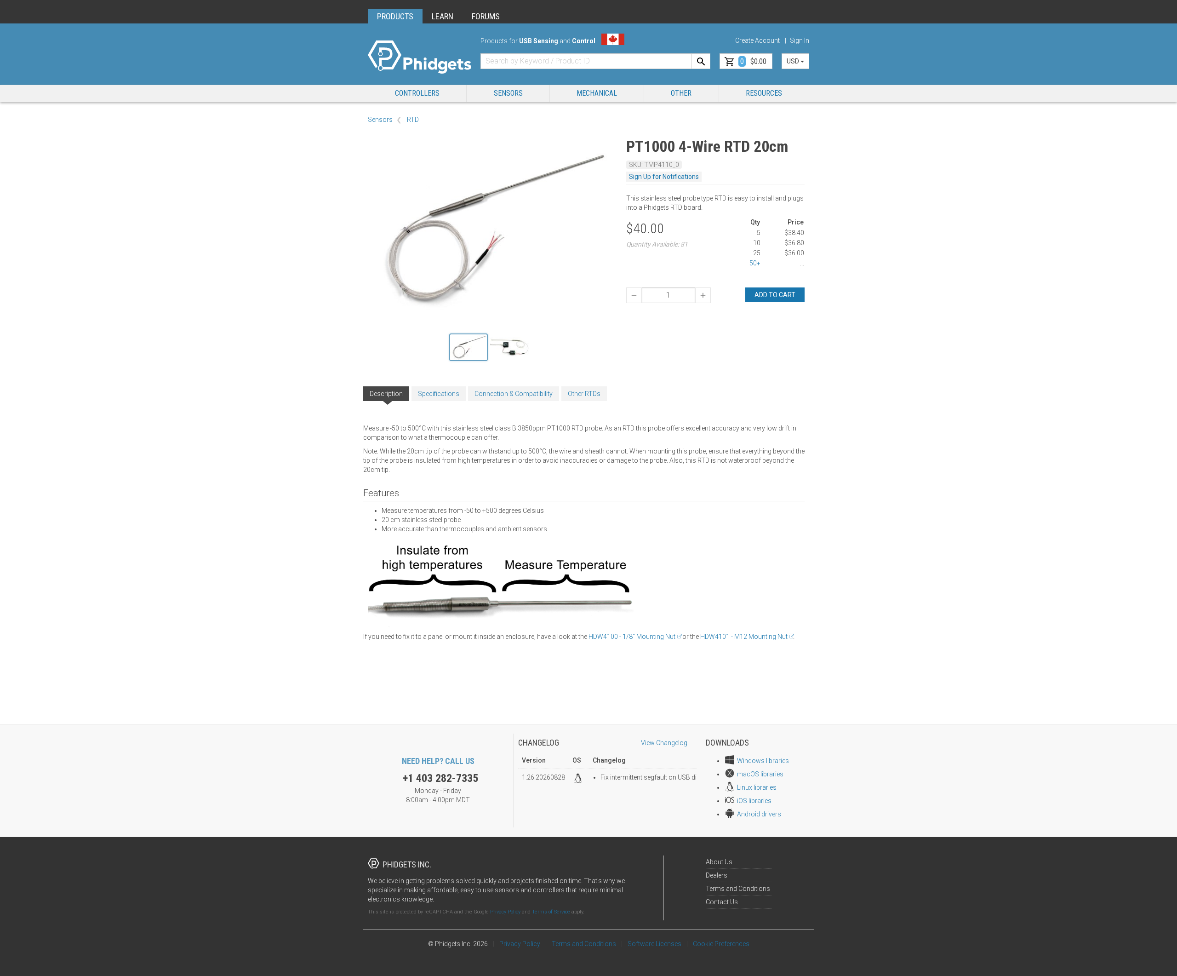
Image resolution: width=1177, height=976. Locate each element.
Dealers (716, 875)
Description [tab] (386, 393)
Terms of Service (551, 912)
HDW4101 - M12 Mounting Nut (744, 636)
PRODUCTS (395, 16)
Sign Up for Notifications (664, 176)
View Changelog (664, 742)
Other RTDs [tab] (584, 393)
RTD (413, 119)
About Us (719, 862)
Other (681, 93)
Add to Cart (774, 295)
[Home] (419, 57)
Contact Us (722, 902)
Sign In (799, 40)
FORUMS (486, 16)
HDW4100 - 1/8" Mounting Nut (631, 636)
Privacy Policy (505, 912)
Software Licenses (654, 943)
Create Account (757, 40)
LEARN (442, 16)
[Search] (700, 61)
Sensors (508, 93)
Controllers (417, 93)
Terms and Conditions (738, 888)
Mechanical (597, 93)
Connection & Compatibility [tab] (513, 393)
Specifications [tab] (438, 393)
